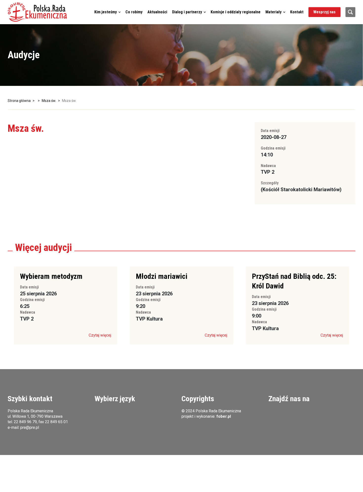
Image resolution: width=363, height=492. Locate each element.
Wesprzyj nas (324, 12)
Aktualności (157, 12)
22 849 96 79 (25, 421)
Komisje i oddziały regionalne (236, 12)
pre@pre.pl (29, 427)
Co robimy (133, 12)
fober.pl (223, 416)
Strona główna (19, 101)
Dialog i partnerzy (187, 12)
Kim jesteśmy (105, 12)
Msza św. (49, 101)
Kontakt (296, 12)
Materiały (273, 12)
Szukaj (350, 12)
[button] (37, 12)
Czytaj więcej (100, 335)
